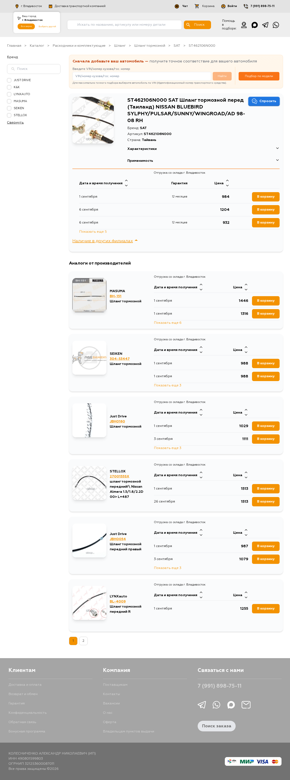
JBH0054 (118, 539)
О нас (108, 713)
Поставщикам (115, 685)
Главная (14, 46)
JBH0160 (117, 421)
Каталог (37, 46)
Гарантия (16, 703)
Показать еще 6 (168, 323)
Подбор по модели (259, 76)
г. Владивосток (31, 6)
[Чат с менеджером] (244, 25)
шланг (120, 46)
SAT (177, 46)
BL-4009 (118, 601)
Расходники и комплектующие (79, 46)
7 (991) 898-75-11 (263, 6)
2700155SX (119, 476)
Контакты (111, 694)
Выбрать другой (47, 26)
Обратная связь (22, 722)
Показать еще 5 (93, 232)
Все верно (26, 26)
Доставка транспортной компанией (80, 6)
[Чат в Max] (254, 25)
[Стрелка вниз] (126, 186)
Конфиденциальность (27, 713)
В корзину (266, 197)
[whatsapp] (276, 25)
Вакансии (111, 703)
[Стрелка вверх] (126, 180)
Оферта (109, 722)
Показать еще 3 (167, 385)
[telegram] (265, 25)
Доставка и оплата (25, 685)
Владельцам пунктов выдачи (128, 731)
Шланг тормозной (149, 46)
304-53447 (120, 359)
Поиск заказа (216, 726)
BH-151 (115, 296)
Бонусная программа (26, 731)
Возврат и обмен (23, 694)
